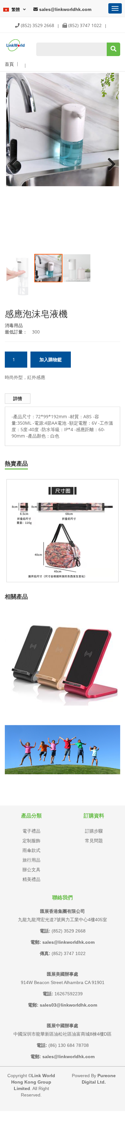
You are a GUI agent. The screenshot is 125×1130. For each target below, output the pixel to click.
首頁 (9, 64)
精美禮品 (31, 879)
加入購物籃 (50, 359)
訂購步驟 (94, 831)
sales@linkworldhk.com (64, 9)
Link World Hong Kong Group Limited (33, 1082)
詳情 (17, 398)
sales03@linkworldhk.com (68, 1005)
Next (109, 160)
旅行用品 (31, 860)
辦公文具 (31, 869)
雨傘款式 (31, 850)
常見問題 (94, 840)
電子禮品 (31, 831)
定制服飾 (31, 840)
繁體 (16, 9)
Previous (15, 160)
